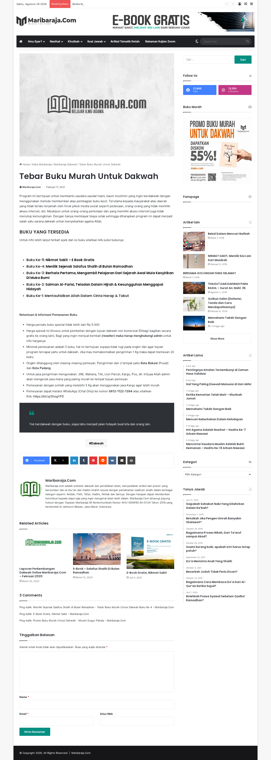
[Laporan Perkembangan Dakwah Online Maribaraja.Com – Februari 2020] (43, 549)
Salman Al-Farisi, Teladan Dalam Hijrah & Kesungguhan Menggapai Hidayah (94, 287)
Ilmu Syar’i (35, 41)
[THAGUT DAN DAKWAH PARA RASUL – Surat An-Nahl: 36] (194, 288)
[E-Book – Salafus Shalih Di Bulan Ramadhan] (97, 549)
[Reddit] (103, 460)
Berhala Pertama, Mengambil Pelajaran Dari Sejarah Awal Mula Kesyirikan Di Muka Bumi (100, 275)
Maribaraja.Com (31, 187)
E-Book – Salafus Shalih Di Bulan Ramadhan (96, 570)
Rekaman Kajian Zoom (160, 41)
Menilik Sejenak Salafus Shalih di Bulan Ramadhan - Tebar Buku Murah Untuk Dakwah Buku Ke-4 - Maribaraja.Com (103, 607)
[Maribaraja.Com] (46, 21)
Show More (217, 338)
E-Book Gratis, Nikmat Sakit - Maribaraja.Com (61, 613)
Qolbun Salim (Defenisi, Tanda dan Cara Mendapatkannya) (225, 303)
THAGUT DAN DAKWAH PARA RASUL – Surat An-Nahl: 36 (228, 286)
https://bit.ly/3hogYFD (48, 396)
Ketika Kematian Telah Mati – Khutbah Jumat (99, 4)
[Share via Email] (122, 460)
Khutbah (74, 41)
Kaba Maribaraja (42, 164)
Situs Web (106, 713)
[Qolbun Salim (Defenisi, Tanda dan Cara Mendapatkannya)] (194, 304)
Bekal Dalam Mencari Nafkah (229, 234)
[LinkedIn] (74, 460)
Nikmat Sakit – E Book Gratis (70, 259)
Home (26, 164)
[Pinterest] (93, 460)
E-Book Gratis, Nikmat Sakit (147, 573)
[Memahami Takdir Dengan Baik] (194, 323)
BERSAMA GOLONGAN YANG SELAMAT (209, 273)
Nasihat (55, 41)
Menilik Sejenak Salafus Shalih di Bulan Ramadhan (89, 266)
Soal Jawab (95, 41)
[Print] (131, 460)
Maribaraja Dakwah (65, 164)
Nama (24, 697)
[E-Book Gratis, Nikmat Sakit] (150, 551)
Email (24, 713)
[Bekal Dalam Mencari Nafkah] (194, 241)
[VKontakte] (112, 460)
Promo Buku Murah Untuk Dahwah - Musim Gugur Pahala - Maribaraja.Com (79, 620)
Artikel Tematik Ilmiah (125, 41)
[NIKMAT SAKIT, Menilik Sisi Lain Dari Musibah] (194, 261)
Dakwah (97, 443)
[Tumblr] (84, 460)
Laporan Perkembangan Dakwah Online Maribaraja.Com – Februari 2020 (42, 572)
